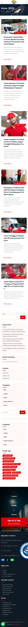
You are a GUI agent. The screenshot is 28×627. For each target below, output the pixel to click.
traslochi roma (7, 472)
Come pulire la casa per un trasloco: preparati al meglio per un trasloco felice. (14, 285)
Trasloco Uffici (5, 594)
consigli (5, 394)
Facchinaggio (5, 614)
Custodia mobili (6, 606)
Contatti (4, 572)
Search (22, 412)
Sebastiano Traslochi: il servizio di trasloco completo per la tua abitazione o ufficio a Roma (14, 191)
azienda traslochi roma (9, 458)
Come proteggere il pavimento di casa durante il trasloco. (14, 238)
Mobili (5, 397)
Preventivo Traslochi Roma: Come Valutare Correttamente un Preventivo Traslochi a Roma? (14, 40)
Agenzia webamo (17, 624)
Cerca (4, 314)
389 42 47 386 (14, 520)
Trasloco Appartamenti (7, 592)
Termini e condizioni (6, 576)
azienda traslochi (8, 455)
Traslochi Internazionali (7, 584)
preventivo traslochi (8, 461)
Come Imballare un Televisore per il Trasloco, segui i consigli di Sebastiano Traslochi (14, 142)
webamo (23, 622)
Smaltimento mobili (7, 608)
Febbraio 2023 (6, 376)
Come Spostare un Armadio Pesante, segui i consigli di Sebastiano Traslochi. (14, 85)
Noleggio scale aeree (7, 612)
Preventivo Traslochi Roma (8, 574)
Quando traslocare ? (8, 401)
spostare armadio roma (9, 469)
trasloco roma (16, 472)
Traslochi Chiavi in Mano (7, 586)
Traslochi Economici (6, 590)
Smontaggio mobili (6, 602)
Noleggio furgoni (6, 610)
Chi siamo (4, 570)
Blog (5, 390)
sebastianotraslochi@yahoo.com (11, 555)
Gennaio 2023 (6, 378)
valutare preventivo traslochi (10, 475)
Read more (7, 59)
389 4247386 (7, 550)
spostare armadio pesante (10, 467)
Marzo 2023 (5, 373)
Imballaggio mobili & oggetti (9, 604)
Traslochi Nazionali (6, 588)
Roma (5, 405)
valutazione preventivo (9, 478)
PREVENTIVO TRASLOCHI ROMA (12, 464)
